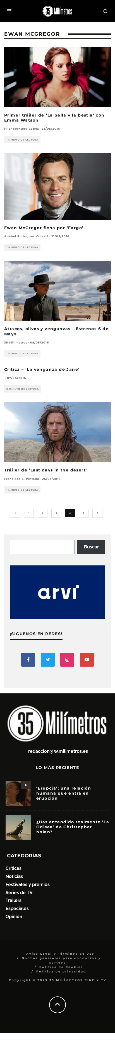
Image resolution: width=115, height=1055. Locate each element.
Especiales (17, 908)
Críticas (13, 868)
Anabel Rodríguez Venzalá (26, 236)
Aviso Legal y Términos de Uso (60, 953)
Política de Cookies (61, 967)
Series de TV (19, 892)
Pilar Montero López (21, 128)
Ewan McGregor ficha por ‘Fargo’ (43, 227)
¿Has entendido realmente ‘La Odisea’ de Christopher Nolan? (72, 826)
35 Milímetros (15, 342)
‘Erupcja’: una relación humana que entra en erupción (63, 793)
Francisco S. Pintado (21, 479)
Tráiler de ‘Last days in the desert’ (45, 470)
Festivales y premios (28, 884)
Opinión (14, 916)
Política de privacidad (61, 971)
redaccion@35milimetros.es (58, 751)
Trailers (13, 900)
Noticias (14, 876)
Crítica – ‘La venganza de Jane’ (42, 369)
